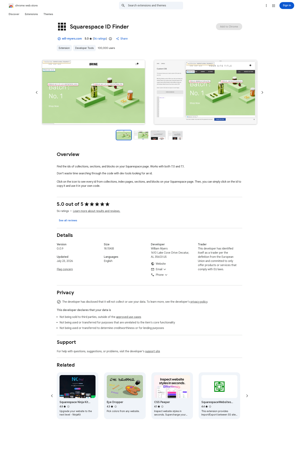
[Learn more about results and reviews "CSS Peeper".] (162, 406)
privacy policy (199, 302)
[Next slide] (262, 92)
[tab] (14, 14)
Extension (64, 48)
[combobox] (155, 5)
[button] (273, 5)
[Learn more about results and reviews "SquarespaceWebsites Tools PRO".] (210, 406)
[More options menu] (266, 5)
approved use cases (128, 317)
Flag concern (65, 269)
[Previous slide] (36, 92)
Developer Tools (84, 48)
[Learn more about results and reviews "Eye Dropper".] (115, 406)
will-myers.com (72, 38)
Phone (160, 275)
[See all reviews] (68, 220)
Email (159, 269)
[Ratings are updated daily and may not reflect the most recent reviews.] (110, 38)
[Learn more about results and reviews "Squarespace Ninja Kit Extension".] (68, 406)
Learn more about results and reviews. (96, 211)
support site (152, 351)
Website (161, 264)
